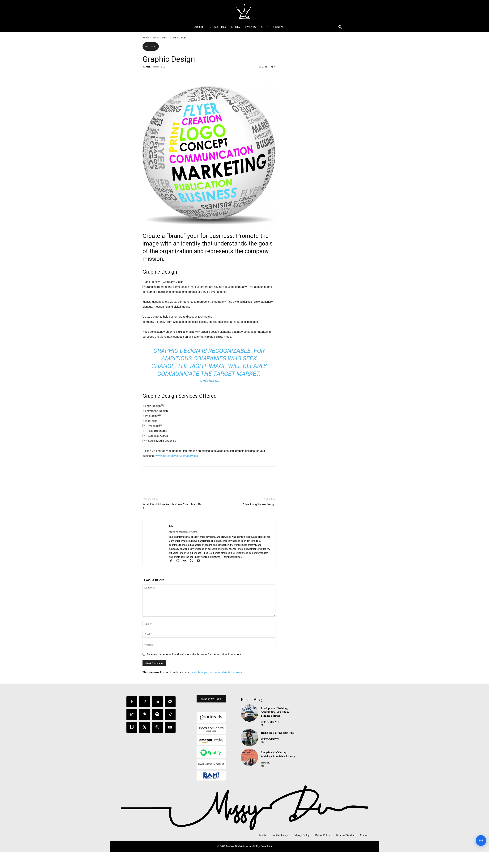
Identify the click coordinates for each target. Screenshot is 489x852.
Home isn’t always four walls (277, 732)
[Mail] (186, 561)
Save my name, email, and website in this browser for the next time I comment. (194, 654)
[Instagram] (179, 561)
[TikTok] (170, 714)
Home (145, 37)
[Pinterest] (164, 75)
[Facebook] (146, 75)
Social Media (159, 37)
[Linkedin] (157, 701)
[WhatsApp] (172, 75)
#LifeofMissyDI (270, 722)
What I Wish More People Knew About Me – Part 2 (173, 506)
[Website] (157, 727)
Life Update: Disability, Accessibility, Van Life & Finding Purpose (275, 712)
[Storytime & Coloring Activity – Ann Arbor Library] (249, 757)
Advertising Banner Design (259, 504)
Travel (265, 762)
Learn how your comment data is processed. (217, 672)
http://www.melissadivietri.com (183, 532)
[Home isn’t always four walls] (249, 737)
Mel (148, 66)
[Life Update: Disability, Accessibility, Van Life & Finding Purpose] (249, 713)
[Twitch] (131, 727)
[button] (340, 27)
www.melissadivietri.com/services (176, 455)
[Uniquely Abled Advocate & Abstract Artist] (244, 11)
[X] (155, 75)
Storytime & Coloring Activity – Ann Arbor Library (278, 754)
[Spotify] (157, 714)
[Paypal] (131, 714)
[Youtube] (200, 561)
